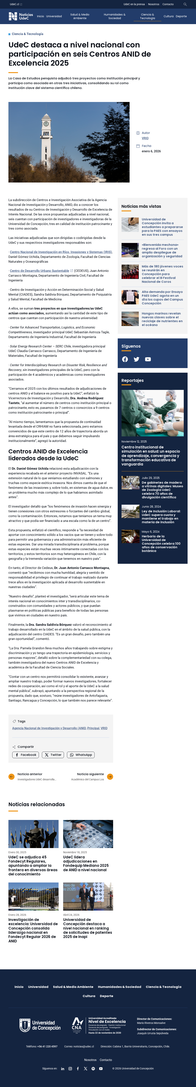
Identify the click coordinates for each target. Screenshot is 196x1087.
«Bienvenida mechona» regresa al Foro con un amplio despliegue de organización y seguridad (162, 250)
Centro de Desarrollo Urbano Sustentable (39, 271)
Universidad (54, 16)
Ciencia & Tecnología (147, 16)
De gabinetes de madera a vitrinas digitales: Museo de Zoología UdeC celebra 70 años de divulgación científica (162, 490)
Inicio (40, 16)
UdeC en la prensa (134, 4)
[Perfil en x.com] (85, 1069)
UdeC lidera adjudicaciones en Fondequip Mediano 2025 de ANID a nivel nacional (86, 863)
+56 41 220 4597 (47, 1046)
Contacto (168, 4)
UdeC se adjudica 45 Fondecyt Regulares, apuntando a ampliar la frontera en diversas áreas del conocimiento (33, 865)
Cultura (169, 16)
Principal (93, 728)
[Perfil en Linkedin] (63, 1069)
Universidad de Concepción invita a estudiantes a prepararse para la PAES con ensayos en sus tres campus (162, 227)
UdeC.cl (14, 4)
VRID (145, 138)
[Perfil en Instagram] (70, 1069)
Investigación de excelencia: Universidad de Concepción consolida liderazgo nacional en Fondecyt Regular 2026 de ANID (33, 930)
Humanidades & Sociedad (115, 16)
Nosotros (153, 4)
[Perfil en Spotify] (93, 1069)
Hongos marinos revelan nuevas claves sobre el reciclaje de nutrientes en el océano (162, 319)
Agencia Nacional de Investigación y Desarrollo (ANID (49, 728)
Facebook (28, 755)
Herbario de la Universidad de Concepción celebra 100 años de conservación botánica (161, 544)
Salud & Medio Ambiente (79, 16)
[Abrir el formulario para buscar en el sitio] (185, 4)
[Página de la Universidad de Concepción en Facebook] (78, 1069)
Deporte (181, 16)
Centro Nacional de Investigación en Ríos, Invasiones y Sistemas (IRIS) (61, 252)
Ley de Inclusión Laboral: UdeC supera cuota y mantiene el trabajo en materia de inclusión (161, 516)
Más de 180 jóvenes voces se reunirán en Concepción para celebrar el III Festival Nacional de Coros (162, 274)
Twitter (56, 755)
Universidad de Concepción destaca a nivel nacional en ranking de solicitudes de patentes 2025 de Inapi (87, 928)
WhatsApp (84, 755)
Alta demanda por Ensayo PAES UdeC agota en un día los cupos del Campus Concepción (162, 297)
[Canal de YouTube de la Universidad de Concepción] (101, 1069)
